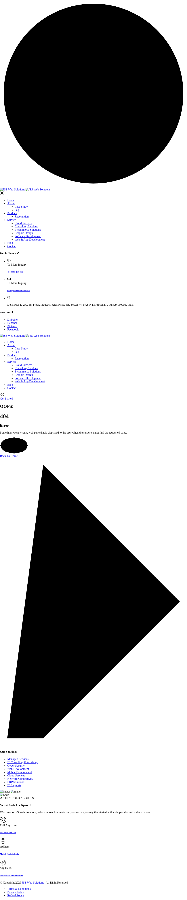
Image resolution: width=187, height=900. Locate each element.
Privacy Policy (15, 892)
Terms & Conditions (19, 888)
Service (11, 219)
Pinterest (12, 326)
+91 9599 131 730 (15, 272)
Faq (17, 209)
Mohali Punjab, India (9, 854)
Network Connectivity (20, 778)
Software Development (28, 236)
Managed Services (17, 759)
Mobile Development (19, 772)
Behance (12, 322)
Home (10, 200)
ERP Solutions (15, 782)
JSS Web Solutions (33, 882)
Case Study (21, 206)
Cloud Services (23, 223)
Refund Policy (15, 895)
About (11, 203)
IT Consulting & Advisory (22, 762)
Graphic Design (24, 233)
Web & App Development (30, 239)
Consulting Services (26, 226)
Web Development (18, 768)
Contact (11, 246)
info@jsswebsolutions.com (18, 290)
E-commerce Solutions (28, 229)
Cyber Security (16, 765)
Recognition (22, 216)
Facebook (13, 329)
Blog (10, 242)
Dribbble (12, 319)
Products (12, 213)
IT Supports (14, 785)
